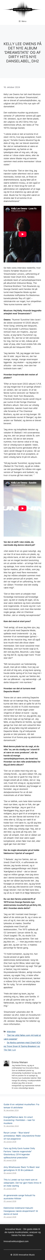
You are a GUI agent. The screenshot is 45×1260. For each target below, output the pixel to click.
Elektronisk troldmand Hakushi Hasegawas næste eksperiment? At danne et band (21, 1211)
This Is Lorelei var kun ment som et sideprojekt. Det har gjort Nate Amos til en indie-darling (22, 1183)
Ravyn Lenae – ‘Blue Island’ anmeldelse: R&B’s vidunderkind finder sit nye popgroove (22, 1135)
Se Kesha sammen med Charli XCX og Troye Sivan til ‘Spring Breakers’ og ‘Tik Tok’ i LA (22, 1046)
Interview (11, 1031)
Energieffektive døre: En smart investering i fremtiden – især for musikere (19, 1120)
